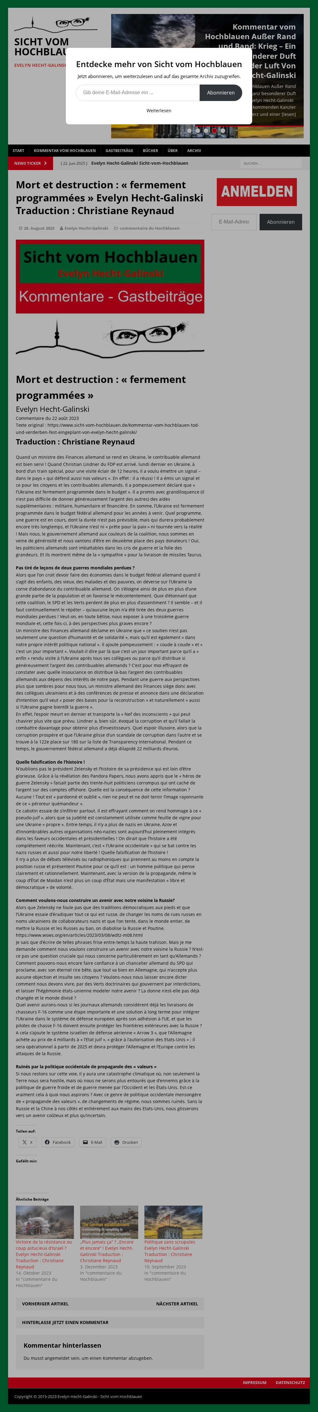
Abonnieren (221, 92)
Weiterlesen (159, 110)
